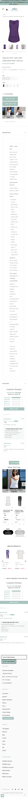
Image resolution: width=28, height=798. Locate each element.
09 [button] (13, 51)
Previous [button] (4, 31)
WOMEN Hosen (6, 764)
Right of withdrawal (7, 699)
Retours (4, 703)
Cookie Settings (6, 712)
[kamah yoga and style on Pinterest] (22, 789)
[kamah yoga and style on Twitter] (15, 789)
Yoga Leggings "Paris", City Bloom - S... (5, 564)
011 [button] (15, 51)
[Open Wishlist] (2, 795)
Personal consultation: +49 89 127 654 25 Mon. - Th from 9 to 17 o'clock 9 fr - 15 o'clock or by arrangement (10, 677)
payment (4, 696)
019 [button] (25, 51)
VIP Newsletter (6, 715)
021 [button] (13, 53)
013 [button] (18, 51)
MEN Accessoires (7, 776)
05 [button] (8, 51)
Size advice (5, 693)
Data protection (6, 709)
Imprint (4, 750)
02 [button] (4, 51)
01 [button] (3, 51)
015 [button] (20, 51)
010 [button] (14, 51)
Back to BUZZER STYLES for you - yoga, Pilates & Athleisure (16, 578)
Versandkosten (13, 69)
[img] (7, 419)
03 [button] (5, 51)
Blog (3, 735)
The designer (5, 728)
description (6, 132)
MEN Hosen (5, 773)
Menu (3, 9)
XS (4, 78)
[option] (14, 31)
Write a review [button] (14, 409)
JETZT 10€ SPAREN (9, 661)
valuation (5, 383)
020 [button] (12, 53)
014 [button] (19, 51)
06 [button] (9, 51)
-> (7, 93)
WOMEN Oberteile (7, 761)
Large (3, 741)
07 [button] (10, 51)
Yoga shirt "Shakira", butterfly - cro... (19, 564)
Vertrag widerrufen (8, 718)
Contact (4, 738)
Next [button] (23, 31)
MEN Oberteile (6, 770)
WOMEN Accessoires (8, 767)
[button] (6, 63)
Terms (4, 706)
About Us (4, 731)
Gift (3, 747)
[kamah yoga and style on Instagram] (18, 789)
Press (3, 744)
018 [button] (24, 51)
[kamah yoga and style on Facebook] (12, 789)
